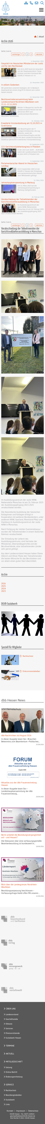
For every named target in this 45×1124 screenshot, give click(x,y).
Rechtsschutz (27, 656)
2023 (3, 591)
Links (8, 1104)
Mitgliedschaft (14, 1061)
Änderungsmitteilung (14, 1076)
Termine (10, 1045)
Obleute (9, 1024)
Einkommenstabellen (31, 671)
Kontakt (10, 1111)
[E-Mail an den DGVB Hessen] (36, 3)
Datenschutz (33, 1111)
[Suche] (41, 3)
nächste (39, 54)
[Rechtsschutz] (10, 660)
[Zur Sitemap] (25, 3)
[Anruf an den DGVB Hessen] (30, 3)
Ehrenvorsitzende (13, 1033)
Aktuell (10, 1053)
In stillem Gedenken (10, 84)
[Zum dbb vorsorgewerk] (13, 966)
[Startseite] (35, 37)
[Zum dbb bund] (13, 919)
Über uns (11, 1008)
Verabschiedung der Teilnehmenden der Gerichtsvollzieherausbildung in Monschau (20, 200)
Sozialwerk (10, 1099)
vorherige (16, 54)
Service (10, 1084)
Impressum (20, 1111)
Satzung (9, 1067)
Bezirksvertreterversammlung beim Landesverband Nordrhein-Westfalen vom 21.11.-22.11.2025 (20, 102)
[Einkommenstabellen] (10, 675)
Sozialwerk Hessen (13, 1038)
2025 (3, 586)
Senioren (9, 1028)
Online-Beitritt (11, 1072)
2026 (3, 583)
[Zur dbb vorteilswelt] (13, 990)
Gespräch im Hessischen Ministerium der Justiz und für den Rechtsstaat (22, 64)
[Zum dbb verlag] (13, 943)
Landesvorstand (12, 1014)
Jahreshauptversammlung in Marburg (18, 182)
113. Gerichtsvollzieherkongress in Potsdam (20, 146)
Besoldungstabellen (14, 1095)
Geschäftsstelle (12, 1019)
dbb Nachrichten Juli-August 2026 (16, 735)
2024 (3, 588)
